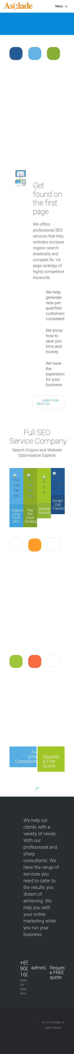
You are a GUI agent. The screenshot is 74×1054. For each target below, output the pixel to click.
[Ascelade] (18, 6)
